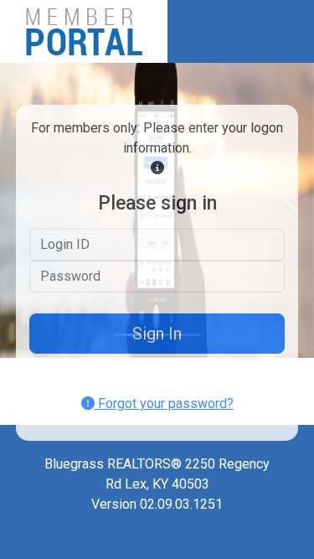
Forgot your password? (164, 403)
